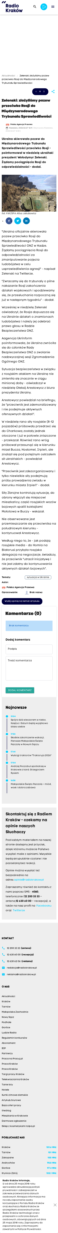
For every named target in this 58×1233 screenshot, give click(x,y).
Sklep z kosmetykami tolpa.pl (18, 1126)
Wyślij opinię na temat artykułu (22, 601)
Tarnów (6, 1007)
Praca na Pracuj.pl (12, 1059)
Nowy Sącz (8, 1017)
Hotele (5, 1090)
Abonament (8, 1043)
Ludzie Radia (9, 1033)
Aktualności (9, 76)
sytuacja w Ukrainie (38, 577)
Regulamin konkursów (14, 1038)
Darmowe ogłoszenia (14, 1121)
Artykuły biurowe (11, 1100)
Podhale (6, 1022)
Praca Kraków (10, 1064)
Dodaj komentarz (20, 690)
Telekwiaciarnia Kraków (15, 1079)
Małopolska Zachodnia (15, 1012)
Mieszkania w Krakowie (15, 1116)
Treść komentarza (20, 660)
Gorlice (6, 1027)
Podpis (12, 649)
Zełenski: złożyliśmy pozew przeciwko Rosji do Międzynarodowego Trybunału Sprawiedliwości (25, 79)
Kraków (6, 1001)
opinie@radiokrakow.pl (29, 880)
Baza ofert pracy (11, 1105)
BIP (4, 1048)
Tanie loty (7, 1085)
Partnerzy (7, 1053)
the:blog (6, 1111)
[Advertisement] (29, 45)
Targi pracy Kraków (13, 1074)
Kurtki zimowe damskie (15, 1095)
